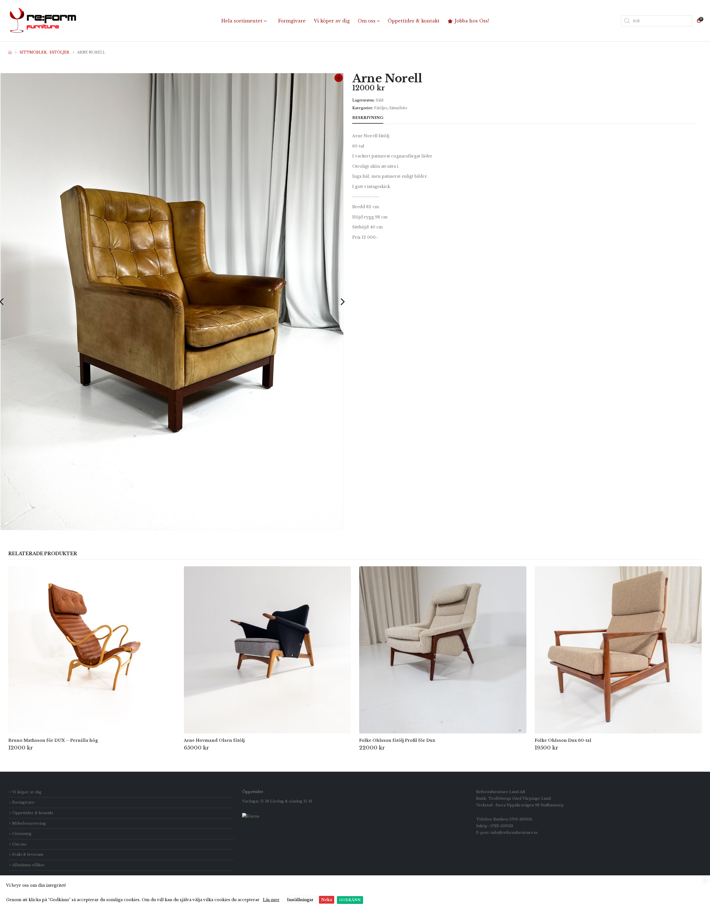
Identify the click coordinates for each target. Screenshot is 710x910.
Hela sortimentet (241, 21)
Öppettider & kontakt (414, 21)
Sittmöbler (398, 108)
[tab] (393, 118)
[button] (342, 301)
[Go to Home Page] (10, 52)
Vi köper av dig (332, 21)
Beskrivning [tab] (367, 117)
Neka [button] (326, 899)
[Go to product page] (92, 649)
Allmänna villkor (28, 865)
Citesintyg (21, 834)
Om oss (367, 21)
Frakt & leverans (27, 854)
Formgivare (292, 21)
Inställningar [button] (300, 899)
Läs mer (271, 899)
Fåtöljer (380, 108)
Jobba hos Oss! (472, 21)
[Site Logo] (43, 20)
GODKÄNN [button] (350, 900)
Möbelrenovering (29, 823)
